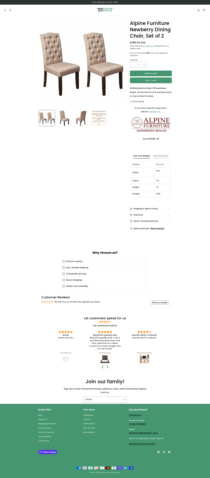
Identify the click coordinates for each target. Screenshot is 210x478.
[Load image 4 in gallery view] (99, 118)
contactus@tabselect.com (143, 433)
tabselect (100, 472)
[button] (5, 10)
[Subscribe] (124, 399)
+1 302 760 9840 (137, 424)
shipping (149, 46)
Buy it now (150, 80)
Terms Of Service (46, 432)
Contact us (135, 415)
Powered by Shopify (113, 472)
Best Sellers (89, 432)
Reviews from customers (142, 443)
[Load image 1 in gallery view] (47, 118)
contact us (154, 111)
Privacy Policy (44, 428)
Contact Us (43, 441)
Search (86, 419)
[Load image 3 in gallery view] (82, 118)
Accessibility (44, 436)
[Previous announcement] (4, 2)
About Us (42, 419)
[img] (105, 322)
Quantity (134, 60)
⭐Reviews (88, 415)
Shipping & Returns (47, 423)
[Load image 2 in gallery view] (64, 118)
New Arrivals (89, 428)
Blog (40, 415)
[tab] (141, 156)
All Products (89, 423)
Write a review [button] (159, 302)
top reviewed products (105, 325)
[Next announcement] (205, 2)
